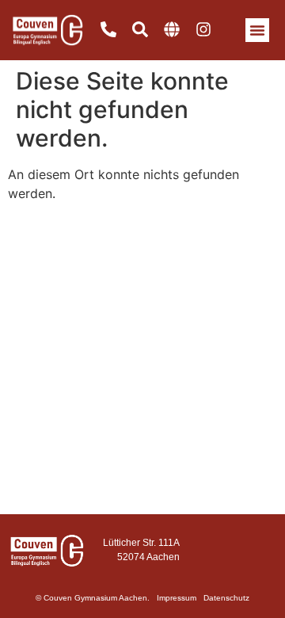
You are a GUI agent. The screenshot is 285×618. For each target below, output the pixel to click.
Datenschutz (226, 597)
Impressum (176, 597)
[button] (257, 30)
